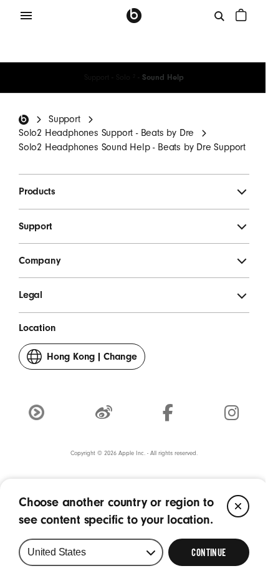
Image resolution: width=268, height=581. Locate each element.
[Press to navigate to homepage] (134, 15)
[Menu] (26, 15)
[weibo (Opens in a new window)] (103, 414)
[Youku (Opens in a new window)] (36, 412)
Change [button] (92, 360)
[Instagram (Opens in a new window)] (231, 414)
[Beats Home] (24, 120)
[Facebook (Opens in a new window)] (168, 414)
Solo (125, 77)
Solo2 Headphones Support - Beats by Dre (106, 132)
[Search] (220, 15)
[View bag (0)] (241, 15)
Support (96, 77)
